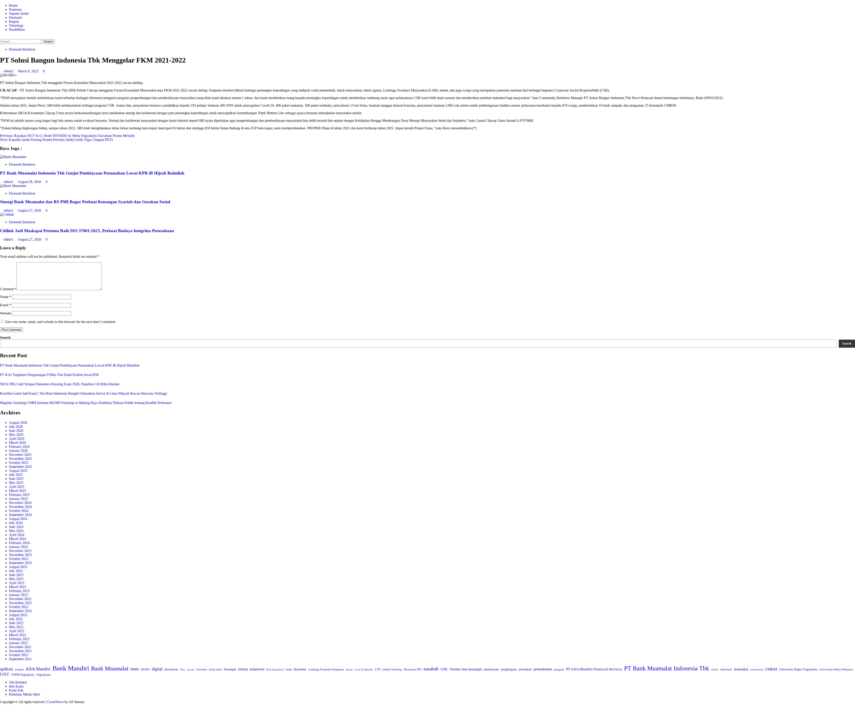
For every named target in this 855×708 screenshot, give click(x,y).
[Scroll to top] (1, 706)
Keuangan (230, 669)
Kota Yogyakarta (275, 669)
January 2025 (18, 499)
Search (5, 337)
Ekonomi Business (22, 49)
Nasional (15, 9)
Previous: (67, 136)
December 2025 (20, 454)
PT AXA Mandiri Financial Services (594, 669)
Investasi (201, 669)
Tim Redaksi (18, 682)
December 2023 (20, 551)
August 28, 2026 (30, 182)
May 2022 (16, 627)
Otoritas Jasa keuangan (466, 669)
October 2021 (18, 655)
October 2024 (18, 511)
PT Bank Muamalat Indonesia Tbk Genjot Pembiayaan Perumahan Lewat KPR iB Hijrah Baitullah (92, 173)
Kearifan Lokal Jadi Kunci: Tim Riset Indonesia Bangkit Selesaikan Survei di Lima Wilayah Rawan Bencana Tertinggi (83, 393)
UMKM (771, 669)
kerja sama (215, 669)
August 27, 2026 (30, 210)
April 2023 (16, 583)
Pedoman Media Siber (24, 694)
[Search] (1, 37)
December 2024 (20, 503)
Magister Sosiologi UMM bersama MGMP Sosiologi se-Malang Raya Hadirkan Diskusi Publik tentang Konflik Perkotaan (85, 403)
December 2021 (20, 647)
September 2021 (20, 659)
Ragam (14, 21)
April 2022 (16, 631)
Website (5, 313)
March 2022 (17, 635)
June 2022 (16, 623)
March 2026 (17, 442)
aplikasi (6, 669)
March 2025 (17, 491)
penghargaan (509, 669)
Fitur (182, 669)
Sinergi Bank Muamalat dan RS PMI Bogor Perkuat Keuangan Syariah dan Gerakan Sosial (85, 201)
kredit (289, 669)
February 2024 (19, 543)
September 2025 (20, 467)
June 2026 (16, 430)
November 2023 (20, 555)
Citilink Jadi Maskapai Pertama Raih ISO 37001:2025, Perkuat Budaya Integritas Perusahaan (87, 230)
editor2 (9, 71)
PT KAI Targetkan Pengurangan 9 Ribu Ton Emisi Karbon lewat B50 (49, 375)
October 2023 (18, 559)
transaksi (741, 669)
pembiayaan (491, 669)
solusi (714, 669)
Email (5, 305)
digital (157, 669)
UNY (4, 674)
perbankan (525, 669)
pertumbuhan (542, 669)
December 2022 (20, 599)
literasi (349, 669)
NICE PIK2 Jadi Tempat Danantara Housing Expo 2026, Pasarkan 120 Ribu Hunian (59, 384)
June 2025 (16, 479)
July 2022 (16, 619)
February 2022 (19, 639)
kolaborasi (257, 669)
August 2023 (18, 567)
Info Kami (16, 686)
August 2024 (18, 519)
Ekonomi (15, 17)
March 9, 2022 (28, 71)
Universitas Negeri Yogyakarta (798, 669)
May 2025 (16, 483)
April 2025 (16, 487)
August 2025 (18, 471)
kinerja (243, 669)
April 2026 (16, 438)
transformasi (756, 669)
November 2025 (20, 459)
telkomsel (726, 669)
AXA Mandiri (38, 668)
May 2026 (16, 434)
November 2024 (20, 507)
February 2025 (19, 495)
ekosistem (171, 669)
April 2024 (16, 535)
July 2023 (16, 571)
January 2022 (18, 643)
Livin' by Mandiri (364, 669)
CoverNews (55, 702)
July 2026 (16, 426)
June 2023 (16, 575)
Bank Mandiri (71, 668)
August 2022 (18, 615)
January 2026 (18, 450)
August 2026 (18, 422)
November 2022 (20, 603)
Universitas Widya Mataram (836, 669)
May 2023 (16, 579)
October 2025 (18, 463)
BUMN (145, 669)
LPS (378, 669)
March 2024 (17, 539)
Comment (8, 289)
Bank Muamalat (109, 668)
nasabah (431, 668)
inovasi (190, 669)
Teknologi (16, 25)
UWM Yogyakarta (22, 674)
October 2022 (18, 607)
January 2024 (18, 547)
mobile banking (392, 669)
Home (13, 5)
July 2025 (16, 475)
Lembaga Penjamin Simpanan (326, 669)
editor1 (9, 182)
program (559, 669)
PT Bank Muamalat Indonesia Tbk (666, 668)
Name (5, 297)
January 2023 (18, 595)
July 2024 (16, 523)
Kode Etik (16, 690)
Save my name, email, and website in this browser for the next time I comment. (60, 322)
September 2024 (20, 515)
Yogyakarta (43, 674)
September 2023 (20, 563)
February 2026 (19, 446)
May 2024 (16, 531)
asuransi (19, 669)
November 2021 (20, 651)
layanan (300, 669)
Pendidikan (17, 29)
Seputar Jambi (19, 13)
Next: (56, 140)
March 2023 (17, 587)
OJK (444, 669)
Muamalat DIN (412, 669)
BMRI (134, 669)
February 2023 (19, 591)
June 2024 (16, 527)
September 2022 (20, 611)
